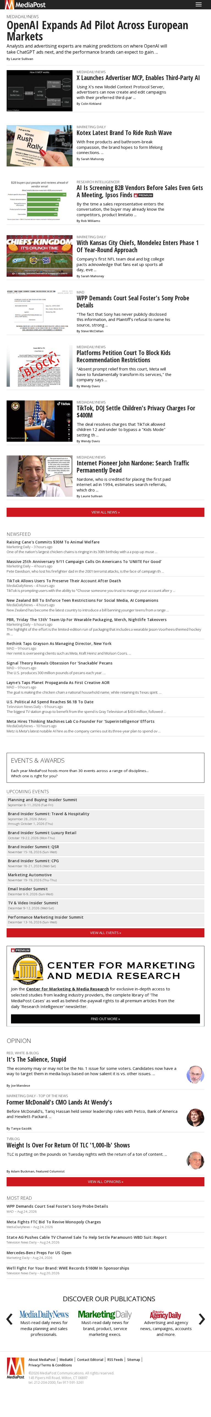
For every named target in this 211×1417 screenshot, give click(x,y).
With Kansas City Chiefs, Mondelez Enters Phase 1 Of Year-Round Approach (138, 246)
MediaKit (66, 1359)
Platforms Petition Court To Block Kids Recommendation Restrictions (124, 356)
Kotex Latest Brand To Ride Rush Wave (124, 132)
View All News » (105, 512)
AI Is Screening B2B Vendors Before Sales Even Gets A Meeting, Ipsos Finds (140, 191)
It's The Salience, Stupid (36, 1059)
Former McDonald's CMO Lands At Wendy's (59, 1102)
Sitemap (133, 1359)
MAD (80, 292)
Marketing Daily (91, 126)
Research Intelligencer (98, 181)
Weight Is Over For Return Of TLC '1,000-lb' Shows (68, 1145)
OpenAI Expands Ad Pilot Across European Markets (97, 31)
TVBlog (13, 1138)
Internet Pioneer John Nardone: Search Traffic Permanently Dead (133, 466)
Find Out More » (105, 1018)
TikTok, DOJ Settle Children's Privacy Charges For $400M (136, 411)
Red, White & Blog (23, 1052)
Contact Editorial (90, 1359)
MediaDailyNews (23, 16)
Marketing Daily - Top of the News (37, 1095)
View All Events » (105, 932)
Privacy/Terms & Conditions (50, 1365)
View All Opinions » (105, 1181)
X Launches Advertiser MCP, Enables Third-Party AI (138, 77)
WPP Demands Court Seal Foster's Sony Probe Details (133, 301)
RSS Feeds (115, 1359)
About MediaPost (42, 1359)
